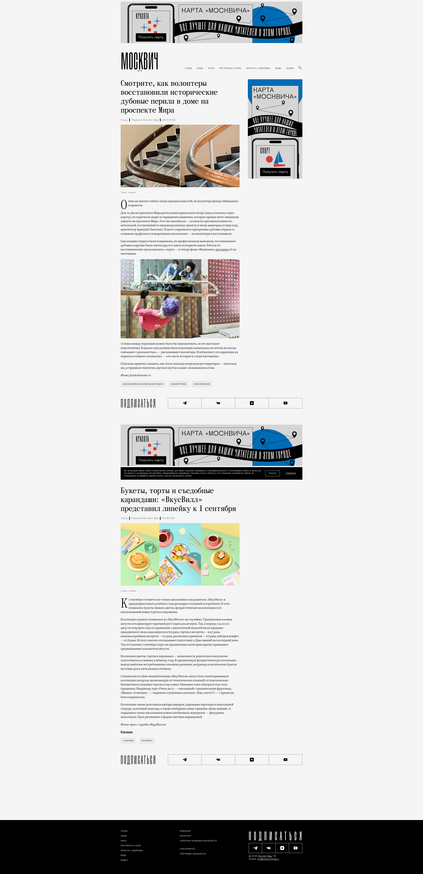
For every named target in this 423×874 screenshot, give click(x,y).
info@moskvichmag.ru (268, 859)
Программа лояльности (193, 854)
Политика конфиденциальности (198, 841)
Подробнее (291, 473)
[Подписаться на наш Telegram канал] (185, 403)
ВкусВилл (147, 741)
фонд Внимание (202, 384)
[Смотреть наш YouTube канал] (286, 403)
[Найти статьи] (300, 68)
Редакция (185, 831)
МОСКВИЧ (139, 61)
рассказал (222, 249)
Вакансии (185, 836)
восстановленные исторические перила (143, 384)
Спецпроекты (187, 849)
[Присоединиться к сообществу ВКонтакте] (218, 403)
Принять (272, 473)
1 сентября (128, 741)
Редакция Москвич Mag (145, 120)
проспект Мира (178, 384)
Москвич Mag (265, 856)
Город (124, 120)
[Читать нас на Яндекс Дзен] (252, 403)
